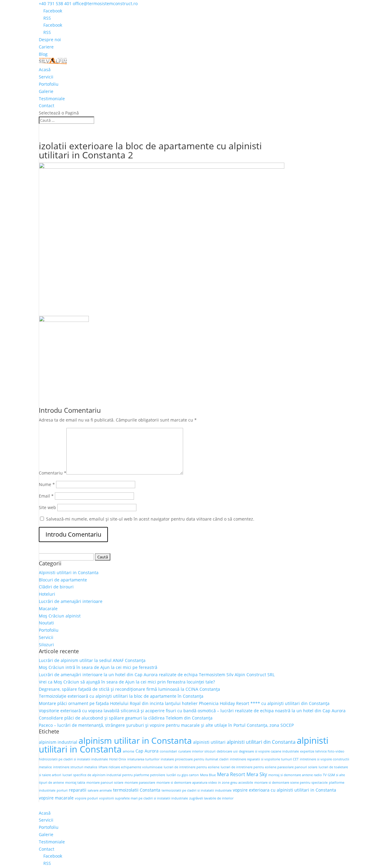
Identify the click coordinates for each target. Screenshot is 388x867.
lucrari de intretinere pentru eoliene (191, 767)
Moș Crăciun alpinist (60, 616)
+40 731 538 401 (55, 3)
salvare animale (100, 790)
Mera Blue (208, 775)
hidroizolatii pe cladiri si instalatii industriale (73, 759)
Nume (47, 484)
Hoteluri (47, 594)
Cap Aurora (147, 751)
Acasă (45, 69)
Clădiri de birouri (56, 587)
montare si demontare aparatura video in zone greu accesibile (204, 782)
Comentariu (52, 473)
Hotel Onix (117, 759)
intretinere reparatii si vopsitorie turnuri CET (264, 759)
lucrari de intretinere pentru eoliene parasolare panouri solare (269, 767)
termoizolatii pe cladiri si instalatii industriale (197, 790)
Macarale (48, 608)
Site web (47, 507)
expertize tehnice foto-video (322, 751)
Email (46, 496)
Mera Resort (231, 774)
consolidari (168, 751)
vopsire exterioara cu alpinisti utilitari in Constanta (284, 790)
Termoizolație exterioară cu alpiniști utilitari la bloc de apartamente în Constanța (121, 696)
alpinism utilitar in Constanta (135, 740)
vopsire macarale (56, 798)
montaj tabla (75, 782)
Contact (46, 105)
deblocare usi (227, 751)
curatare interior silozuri (197, 751)
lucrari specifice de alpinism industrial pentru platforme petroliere (113, 775)
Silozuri (46, 644)
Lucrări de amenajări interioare (70, 601)
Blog (43, 54)
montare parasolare (140, 782)
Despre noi (50, 39)
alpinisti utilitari (209, 742)
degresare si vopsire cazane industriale (269, 751)
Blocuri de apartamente (63, 580)
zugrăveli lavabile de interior (211, 798)
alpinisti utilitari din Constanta (261, 742)
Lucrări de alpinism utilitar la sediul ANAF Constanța (92, 660)
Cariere (46, 47)
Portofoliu (49, 84)
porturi (62, 790)
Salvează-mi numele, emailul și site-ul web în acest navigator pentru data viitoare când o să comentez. (150, 519)
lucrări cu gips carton (182, 775)
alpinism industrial (58, 742)
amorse (128, 751)
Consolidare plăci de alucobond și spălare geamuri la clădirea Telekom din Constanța (125, 718)
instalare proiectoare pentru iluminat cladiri (195, 759)
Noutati (46, 623)
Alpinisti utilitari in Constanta (69, 572)
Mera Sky (256, 774)
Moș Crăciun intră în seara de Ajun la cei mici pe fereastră (98, 667)
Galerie (46, 91)
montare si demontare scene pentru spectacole (291, 782)
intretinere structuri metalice (75, 767)
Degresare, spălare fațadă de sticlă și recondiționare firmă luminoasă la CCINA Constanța (129, 689)
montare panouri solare (104, 782)
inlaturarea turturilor (143, 759)
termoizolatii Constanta (136, 790)
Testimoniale (52, 98)
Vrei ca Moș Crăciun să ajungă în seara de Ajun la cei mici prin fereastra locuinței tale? (127, 682)
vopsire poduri (86, 798)
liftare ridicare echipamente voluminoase (130, 767)
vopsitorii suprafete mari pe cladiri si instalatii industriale (143, 798)
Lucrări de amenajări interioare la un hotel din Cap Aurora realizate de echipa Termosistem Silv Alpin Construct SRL (157, 674)
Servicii (46, 77)
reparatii (77, 790)
